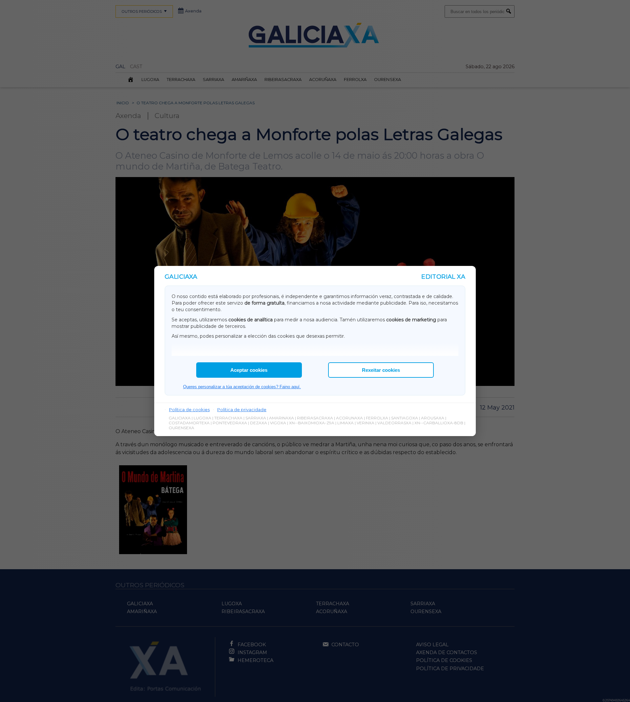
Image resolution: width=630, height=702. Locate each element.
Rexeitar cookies (381, 370)
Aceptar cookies (248, 370)
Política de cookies (189, 409)
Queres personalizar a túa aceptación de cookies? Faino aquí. (242, 386)
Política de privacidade (241, 409)
